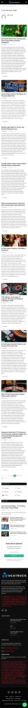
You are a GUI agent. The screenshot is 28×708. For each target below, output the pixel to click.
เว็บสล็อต (13, 604)
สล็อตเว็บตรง (19, 599)
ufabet (2, 599)
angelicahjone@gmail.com (11, 647)
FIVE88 (15, 601)
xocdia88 (17, 602)
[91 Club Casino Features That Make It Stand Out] (14, 240)
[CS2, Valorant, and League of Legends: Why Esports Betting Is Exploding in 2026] (14, 289)
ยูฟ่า (7, 675)
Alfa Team (10, 15)
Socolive (10, 598)
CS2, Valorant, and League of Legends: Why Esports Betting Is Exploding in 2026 (12, 299)
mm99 (6, 602)
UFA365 (14, 672)
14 (17, 475)
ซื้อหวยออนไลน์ (8, 663)
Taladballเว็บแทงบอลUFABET (15, 673)
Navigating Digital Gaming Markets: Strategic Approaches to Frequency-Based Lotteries (18, 519)
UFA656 (17, 670)
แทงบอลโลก (22, 596)
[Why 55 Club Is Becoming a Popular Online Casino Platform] (14, 386)
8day (13, 602)
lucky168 (10, 683)
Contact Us (18, 696)
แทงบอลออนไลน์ (7, 606)
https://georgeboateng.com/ (20, 683)
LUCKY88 (4, 601)
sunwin (8, 666)
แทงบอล (8, 678)
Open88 (24, 598)
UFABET (18, 663)
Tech (3, 245)
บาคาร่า (3, 667)
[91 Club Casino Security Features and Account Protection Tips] (14, 336)
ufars (6, 598)
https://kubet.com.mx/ (15, 666)
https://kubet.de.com (6, 672)
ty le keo (4, 596)
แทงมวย (3, 598)
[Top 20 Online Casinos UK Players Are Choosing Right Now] (14, 86)
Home (6, 696)
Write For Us (17, 700)
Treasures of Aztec (17, 598)
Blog (3, 91)
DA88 (6, 683)
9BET (10, 675)
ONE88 (11, 601)
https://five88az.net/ (6, 681)
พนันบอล (22, 661)
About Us (11, 696)
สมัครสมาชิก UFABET (13, 669)
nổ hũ (21, 676)
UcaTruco (22, 703)
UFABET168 (17, 667)
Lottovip (24, 666)
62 (2, 478)
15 (20, 475)
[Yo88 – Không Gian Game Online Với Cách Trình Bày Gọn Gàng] (5, 527)
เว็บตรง (18, 661)
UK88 (8, 601)
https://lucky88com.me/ (7, 679)
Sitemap (24, 700)
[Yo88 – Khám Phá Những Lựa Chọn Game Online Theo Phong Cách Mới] (5, 533)
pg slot (14, 664)
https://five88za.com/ (18, 679)
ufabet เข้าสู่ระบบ (9, 599)
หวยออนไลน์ (9, 664)
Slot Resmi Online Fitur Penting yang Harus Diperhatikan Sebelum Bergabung (13, 40)
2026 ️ (11, 626)
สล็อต (15, 599)
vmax (13, 663)
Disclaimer (17, 698)
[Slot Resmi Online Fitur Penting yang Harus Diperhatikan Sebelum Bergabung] (14, 31)
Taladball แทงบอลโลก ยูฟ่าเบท (12, 596)
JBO (13, 670)
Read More (5, 76)
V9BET (18, 664)
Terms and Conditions (7, 700)
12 (11, 475)
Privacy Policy (13, 560)
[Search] (26, 2)
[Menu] (2, 2)
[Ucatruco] (14, 2)
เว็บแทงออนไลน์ (19, 604)
